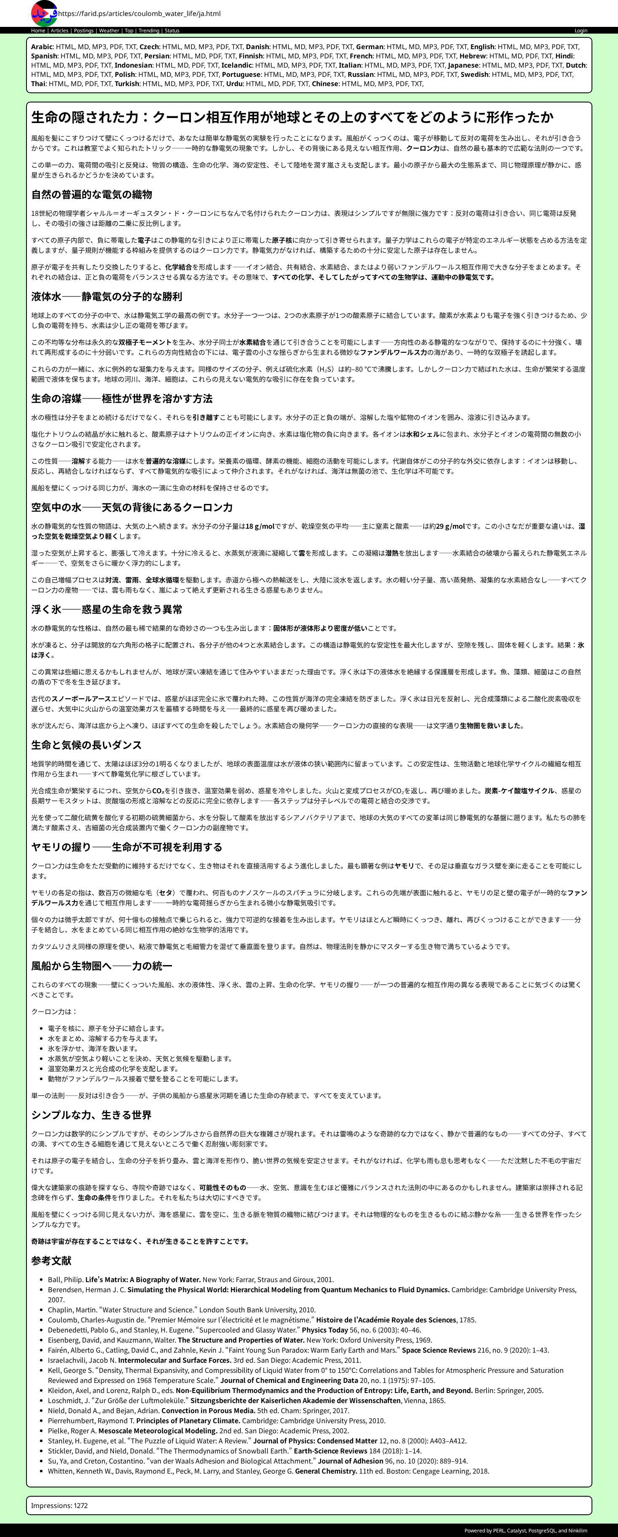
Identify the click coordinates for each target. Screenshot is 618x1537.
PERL (498, 1530)
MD (83, 46)
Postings (84, 30)
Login (581, 30)
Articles (60, 30)
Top (129, 30)
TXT (130, 46)
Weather (109, 30)
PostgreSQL (542, 1530)
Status (172, 30)
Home (38, 30)
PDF (116, 46)
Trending (149, 30)
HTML (65, 46)
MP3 (99, 46)
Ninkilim (577, 1530)
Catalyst (516, 1530)
